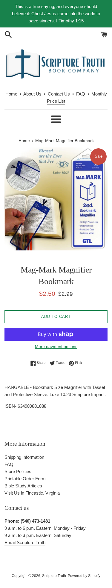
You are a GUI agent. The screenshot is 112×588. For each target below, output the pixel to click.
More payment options (56, 346)
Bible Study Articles (23, 485)
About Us (32, 93)
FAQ (80, 93)
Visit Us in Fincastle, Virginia (32, 492)
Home (11, 93)
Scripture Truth (54, 576)
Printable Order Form (25, 478)
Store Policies (17, 471)
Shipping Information (24, 457)
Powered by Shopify (84, 576)
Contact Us (59, 93)
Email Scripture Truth (24, 542)
